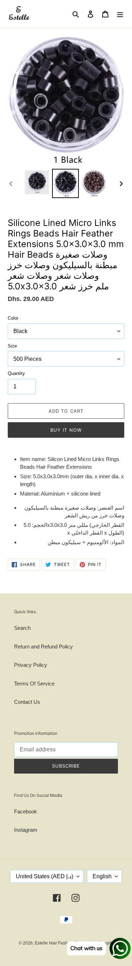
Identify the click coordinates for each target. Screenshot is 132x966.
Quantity (16, 373)
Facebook (25, 811)
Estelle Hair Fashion (54, 943)
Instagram (25, 830)
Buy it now (65, 430)
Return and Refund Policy (43, 647)
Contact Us (27, 702)
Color (13, 318)
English (102, 876)
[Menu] (120, 13)
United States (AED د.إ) (44, 876)
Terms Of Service (34, 684)
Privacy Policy (30, 665)
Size (12, 346)
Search (22, 628)
